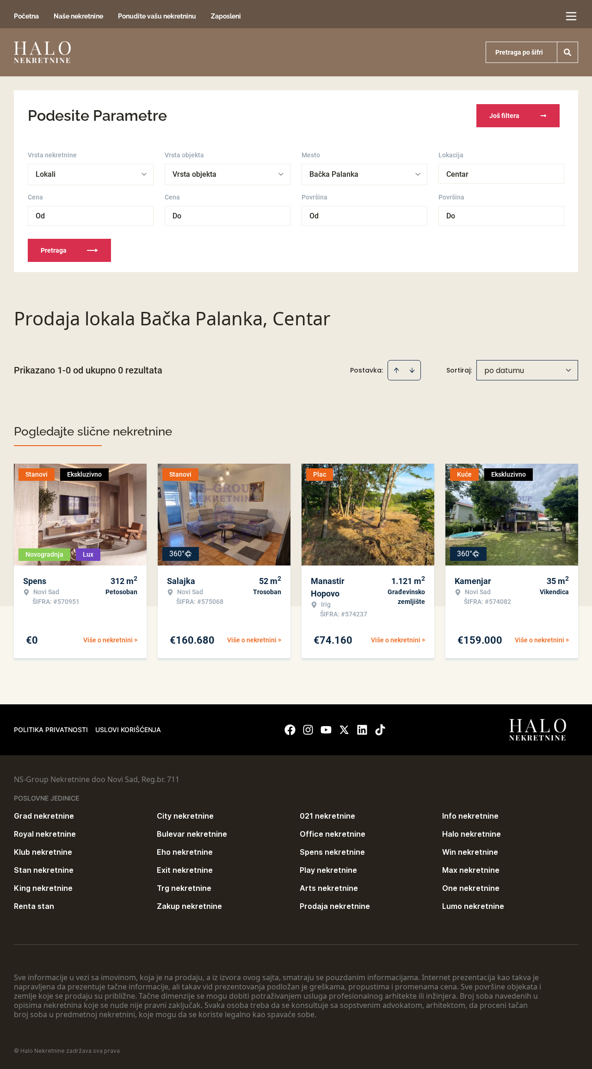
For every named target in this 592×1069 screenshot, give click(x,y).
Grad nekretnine (44, 815)
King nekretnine (43, 888)
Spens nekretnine (332, 852)
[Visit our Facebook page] (290, 729)
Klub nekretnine (43, 852)
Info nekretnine (470, 815)
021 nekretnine (327, 815)
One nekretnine (471, 888)
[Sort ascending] (396, 370)
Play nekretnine (328, 870)
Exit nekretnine (185, 870)
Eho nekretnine (185, 852)
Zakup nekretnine (189, 906)
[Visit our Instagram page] (308, 729)
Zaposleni (226, 16)
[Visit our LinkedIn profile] (362, 729)
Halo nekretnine (471, 834)
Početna (26, 16)
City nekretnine (185, 815)
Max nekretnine (471, 870)
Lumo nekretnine (473, 906)
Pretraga (54, 250)
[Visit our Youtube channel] (326, 729)
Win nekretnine (470, 852)
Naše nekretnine (78, 16)
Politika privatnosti (51, 729)
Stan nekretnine (44, 870)
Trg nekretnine (184, 888)
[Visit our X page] (344, 729)
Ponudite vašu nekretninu (157, 16)
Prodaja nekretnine (335, 906)
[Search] (567, 52)
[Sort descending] (412, 370)
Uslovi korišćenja (128, 729)
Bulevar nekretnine (192, 834)
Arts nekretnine (329, 888)
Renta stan (34, 906)
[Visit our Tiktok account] (380, 729)
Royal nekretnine (45, 834)
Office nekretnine (332, 834)
